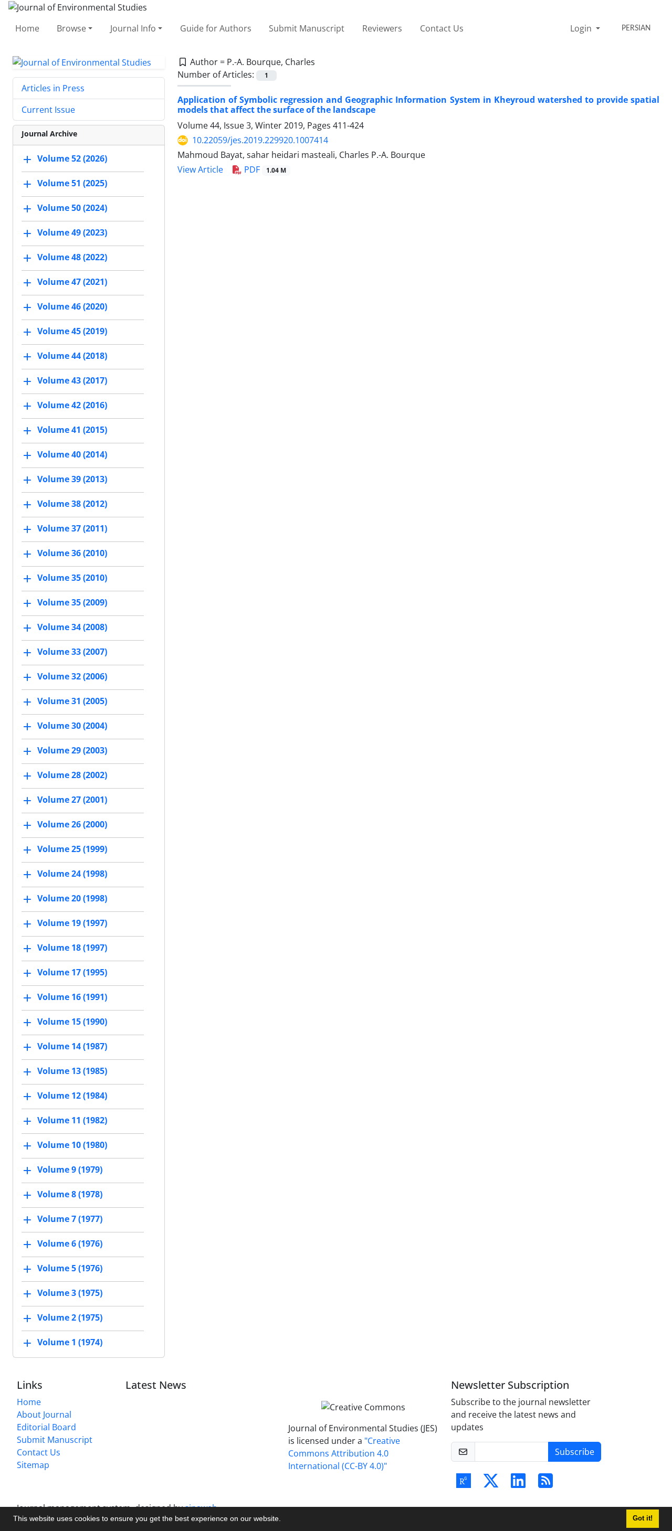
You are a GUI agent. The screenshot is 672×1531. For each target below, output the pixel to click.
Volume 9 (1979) (69, 1170)
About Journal (44, 1414)
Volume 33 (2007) (72, 652)
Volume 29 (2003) (72, 751)
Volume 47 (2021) (72, 282)
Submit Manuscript (306, 28)
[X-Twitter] (490, 1484)
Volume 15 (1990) (72, 1022)
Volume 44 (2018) (72, 356)
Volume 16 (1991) (72, 997)
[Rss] (545, 1484)
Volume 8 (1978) (69, 1194)
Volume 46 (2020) (72, 307)
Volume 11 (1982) (72, 1120)
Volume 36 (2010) (72, 553)
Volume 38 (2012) (72, 504)
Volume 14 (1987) (72, 1046)
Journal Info (133, 28)
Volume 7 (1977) (69, 1219)
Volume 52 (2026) (72, 159)
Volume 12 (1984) (72, 1096)
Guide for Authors (215, 28)
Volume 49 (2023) (72, 233)
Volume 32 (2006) (72, 677)
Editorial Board (46, 1427)
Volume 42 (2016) (72, 405)
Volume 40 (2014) (72, 455)
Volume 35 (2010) (72, 578)
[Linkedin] (518, 1484)
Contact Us (442, 28)
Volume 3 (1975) (69, 1293)
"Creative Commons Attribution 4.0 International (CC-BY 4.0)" (344, 1453)
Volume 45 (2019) (72, 331)
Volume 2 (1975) (69, 1318)
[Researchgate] (463, 1484)
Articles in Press (53, 88)
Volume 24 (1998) (72, 874)
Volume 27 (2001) (72, 800)
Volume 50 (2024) (72, 208)
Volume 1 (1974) (69, 1342)
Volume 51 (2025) (72, 183)
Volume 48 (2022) (72, 257)
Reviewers (382, 28)
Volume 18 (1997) (72, 948)
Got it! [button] (643, 1518)
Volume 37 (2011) (72, 529)
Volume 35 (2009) (72, 603)
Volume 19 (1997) (72, 923)
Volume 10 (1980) (72, 1145)
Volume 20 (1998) (72, 899)
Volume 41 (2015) (72, 430)
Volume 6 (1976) (69, 1244)
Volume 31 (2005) (72, 701)
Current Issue (48, 109)
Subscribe (574, 1452)
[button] (284, 1520)
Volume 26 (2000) (72, 825)
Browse (71, 28)
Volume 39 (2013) (72, 479)
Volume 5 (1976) (69, 1268)
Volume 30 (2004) (72, 726)
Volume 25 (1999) (72, 849)
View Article (200, 169)
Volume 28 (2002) (72, 775)
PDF (264, 169)
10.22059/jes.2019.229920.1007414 (260, 140)
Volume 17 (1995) (72, 973)
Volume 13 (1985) (72, 1071)
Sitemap (33, 1465)
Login (582, 28)
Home (27, 28)
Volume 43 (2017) (72, 381)
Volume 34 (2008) (72, 627)
